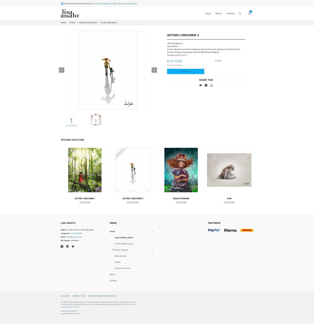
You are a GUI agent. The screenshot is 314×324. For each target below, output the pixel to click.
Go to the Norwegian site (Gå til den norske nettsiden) (114, 3)
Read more (130, 304)
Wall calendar (120, 256)
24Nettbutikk (73, 311)
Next (154, 70)
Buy (187, 71)
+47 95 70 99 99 (76, 233)
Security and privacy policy (103, 296)
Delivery (65, 296)
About (112, 274)
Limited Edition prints (124, 244)
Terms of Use (79, 296)
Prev (61, 70)
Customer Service (122, 268)
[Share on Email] (211, 86)
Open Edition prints (124, 238)
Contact (113, 280)
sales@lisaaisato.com (74, 237)
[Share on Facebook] (206, 86)
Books (117, 262)
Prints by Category (120, 250)
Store (112, 231)
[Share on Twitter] (200, 86)
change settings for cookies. (70, 307)
